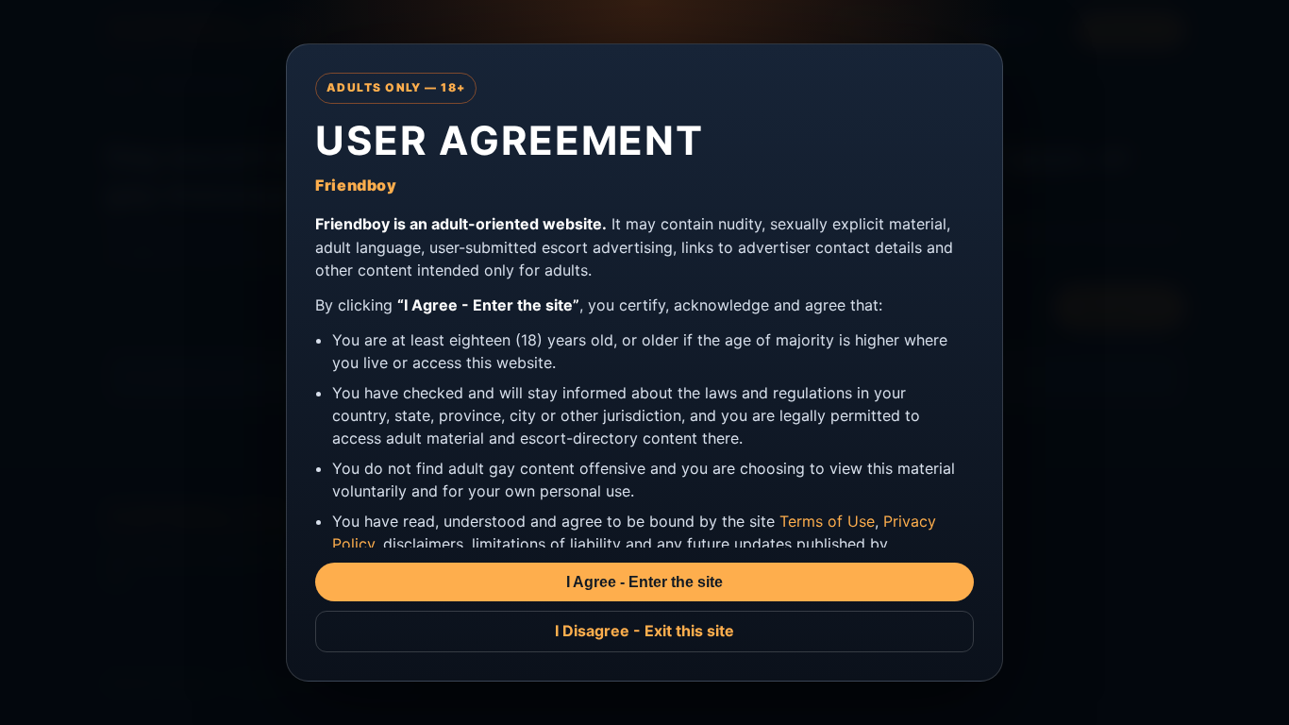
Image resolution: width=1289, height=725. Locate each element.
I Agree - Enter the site (644, 582)
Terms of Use (827, 521)
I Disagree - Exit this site (644, 630)
